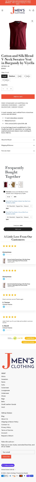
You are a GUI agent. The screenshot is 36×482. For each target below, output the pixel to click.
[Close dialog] (34, 2)
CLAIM (18, 246)
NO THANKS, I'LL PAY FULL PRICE (18, 255)
